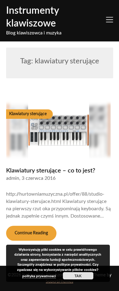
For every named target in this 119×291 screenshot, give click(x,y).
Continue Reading (31, 233)
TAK (78, 276)
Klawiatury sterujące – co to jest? (50, 171)
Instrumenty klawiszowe (32, 17)
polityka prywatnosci (39, 276)
